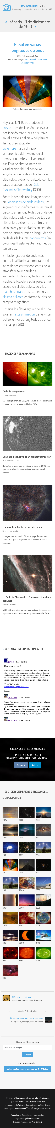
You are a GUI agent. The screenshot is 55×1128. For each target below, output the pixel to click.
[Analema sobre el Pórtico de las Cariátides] (43, 883)
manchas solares (14, 291)
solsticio (8, 127)
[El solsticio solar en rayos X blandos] (10, 953)
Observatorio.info (22, 1098)
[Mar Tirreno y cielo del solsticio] (10, 883)
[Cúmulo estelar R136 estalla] (27, 883)
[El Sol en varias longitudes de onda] (10, 865)
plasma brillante (13, 296)
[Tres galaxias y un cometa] (27, 812)
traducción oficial (40, 1098)
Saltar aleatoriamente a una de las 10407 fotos (27, 1069)
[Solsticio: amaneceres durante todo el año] (10, 830)
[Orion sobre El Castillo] (27, 865)
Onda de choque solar (14, 391)
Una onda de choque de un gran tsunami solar (27, 456)
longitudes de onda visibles (26, 201)
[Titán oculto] (10, 918)
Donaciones (16, 1115)
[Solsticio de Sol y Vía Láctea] (43, 830)
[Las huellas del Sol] (10, 847)
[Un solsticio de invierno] (27, 953)
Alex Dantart (37, 1122)
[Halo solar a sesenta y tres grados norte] (43, 812)
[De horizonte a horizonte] (10, 900)
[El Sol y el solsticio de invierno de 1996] (43, 953)
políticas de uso (44, 1105)
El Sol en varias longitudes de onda (28, 47)
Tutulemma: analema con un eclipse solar (26, 1018)
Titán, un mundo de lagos (22, 997)
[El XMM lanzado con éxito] (43, 935)
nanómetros (38, 238)
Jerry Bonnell (39, 1108)
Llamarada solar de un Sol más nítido (22, 527)
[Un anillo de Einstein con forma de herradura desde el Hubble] (43, 865)
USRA (47, 1108)
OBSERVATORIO (29, 6)
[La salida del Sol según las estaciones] (43, 900)
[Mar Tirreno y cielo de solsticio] (43, 847)
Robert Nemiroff (20, 1108)
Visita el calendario (12, 798)
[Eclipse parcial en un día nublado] (10, 935)
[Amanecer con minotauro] (27, 900)
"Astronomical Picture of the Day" (32, 1101)
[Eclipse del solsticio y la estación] (27, 935)
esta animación (25, 314)
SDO (28, 62)
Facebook (21, 765)
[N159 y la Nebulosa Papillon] (27, 918)
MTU (29, 1108)
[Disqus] (27, 689)
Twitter (35, 765)
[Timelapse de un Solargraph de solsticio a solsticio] (27, 830)
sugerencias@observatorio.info (27, 1118)
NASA (32, 62)
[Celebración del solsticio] (43, 918)
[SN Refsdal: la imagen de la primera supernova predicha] (27, 847)
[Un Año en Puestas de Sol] (10, 812)
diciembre (9, 148)
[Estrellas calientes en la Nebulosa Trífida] (10, 970)
